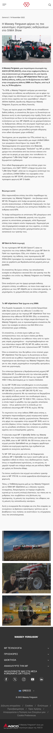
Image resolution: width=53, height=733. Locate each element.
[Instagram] (24, 679)
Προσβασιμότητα (15, 708)
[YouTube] (33, 679)
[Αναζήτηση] (50, 4)
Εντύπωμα (43, 705)
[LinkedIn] (41, 679)
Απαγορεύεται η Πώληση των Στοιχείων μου (24, 712)
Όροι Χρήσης (35, 708)
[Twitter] (15, 679)
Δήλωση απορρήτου (10, 705)
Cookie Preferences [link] (26, 715)
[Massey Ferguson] (26, 4)
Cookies (29, 705)
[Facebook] (6, 679)
